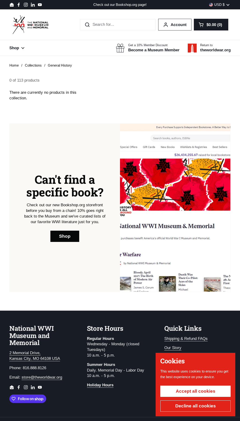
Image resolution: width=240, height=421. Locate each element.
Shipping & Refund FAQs (186, 338)
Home (14, 65)
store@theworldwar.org (42, 377)
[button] (211, 24)
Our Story (172, 348)
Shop (65, 236)
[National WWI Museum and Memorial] (30, 24)
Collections (33, 65)
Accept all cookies (195, 391)
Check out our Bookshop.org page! (119, 5)
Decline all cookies (195, 405)
